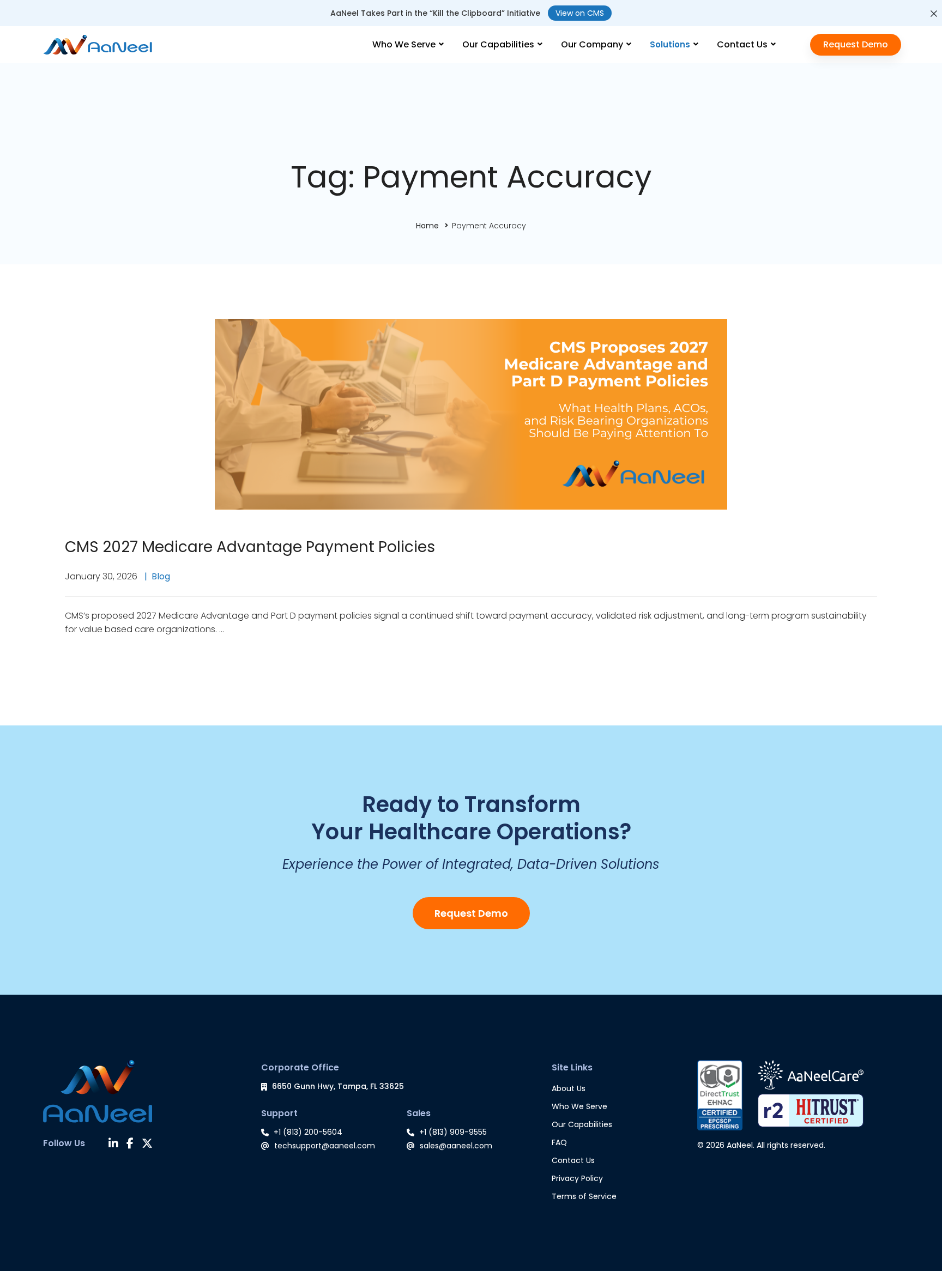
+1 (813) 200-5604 (308, 1132)
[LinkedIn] (113, 1144)
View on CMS (579, 13)
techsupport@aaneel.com (324, 1145)
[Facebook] (130, 1144)
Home (427, 225)
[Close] (934, 13)
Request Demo (471, 913)
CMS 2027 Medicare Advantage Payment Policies (250, 547)
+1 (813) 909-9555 (453, 1132)
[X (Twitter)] (147, 1144)
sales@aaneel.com (456, 1145)
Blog (161, 576)
